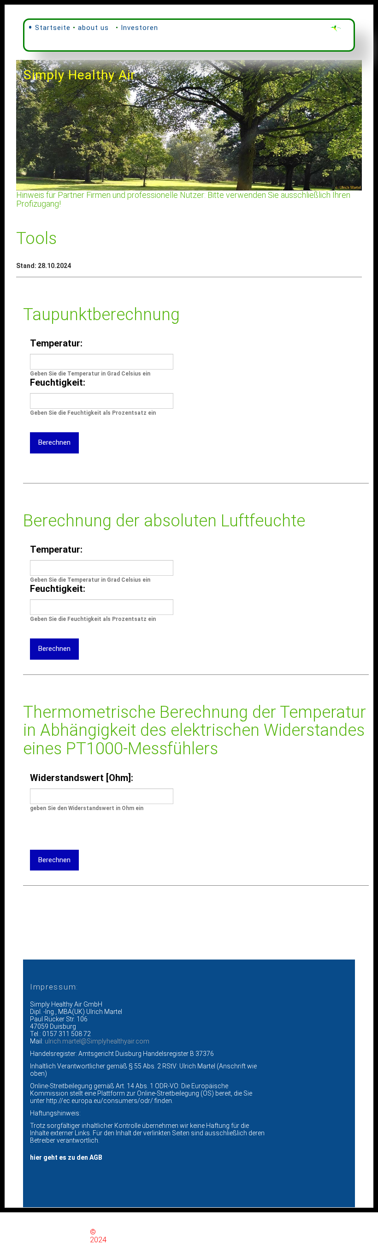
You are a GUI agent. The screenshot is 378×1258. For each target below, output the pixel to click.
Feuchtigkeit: (57, 382)
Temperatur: (56, 343)
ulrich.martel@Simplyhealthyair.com (97, 1041)
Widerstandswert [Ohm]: (81, 777)
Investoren (139, 28)
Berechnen (54, 442)
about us (93, 28)
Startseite (53, 28)
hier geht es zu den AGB (66, 1157)
